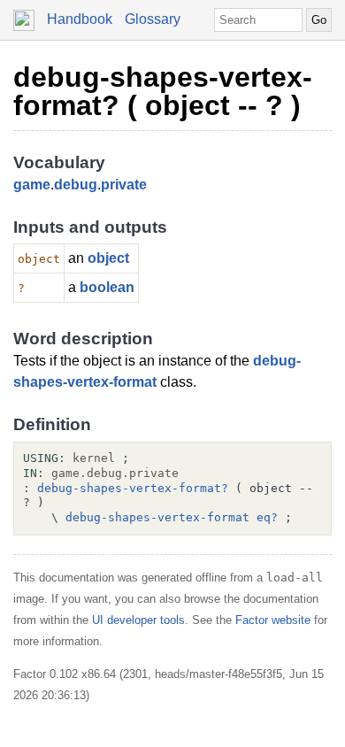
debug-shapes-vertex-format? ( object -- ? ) (162, 91)
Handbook (79, 19)
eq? (267, 517)
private (124, 184)
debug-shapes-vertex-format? (132, 488)
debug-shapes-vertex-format (157, 517)
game (31, 184)
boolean (107, 287)
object (108, 258)
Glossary (152, 19)
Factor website (272, 620)
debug (75, 184)
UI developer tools (138, 620)
